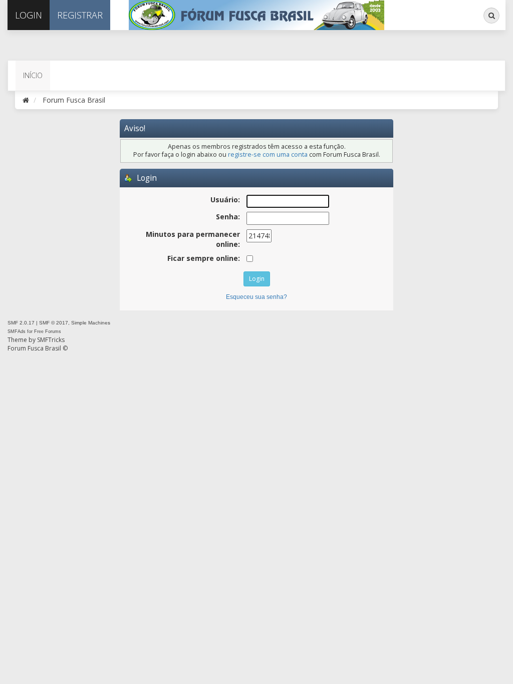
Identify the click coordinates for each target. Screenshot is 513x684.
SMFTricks (51, 339)
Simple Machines (90, 322)
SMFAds (17, 331)
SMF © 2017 (53, 322)
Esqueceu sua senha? (256, 296)
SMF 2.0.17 (21, 322)
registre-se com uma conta (268, 154)
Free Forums (47, 331)
